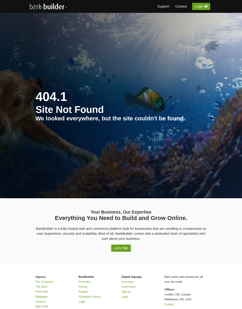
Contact (181, 6)
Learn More (129, 286)
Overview (84, 281)
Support (163, 6)
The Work (42, 286)
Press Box (42, 291)
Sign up (126, 291)
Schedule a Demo (89, 296)
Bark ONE (42, 306)
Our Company (44, 281)
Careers (41, 301)
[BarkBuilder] (58, 6)
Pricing (82, 286)
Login (199, 6)
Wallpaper (42, 296)
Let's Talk (121, 248)
